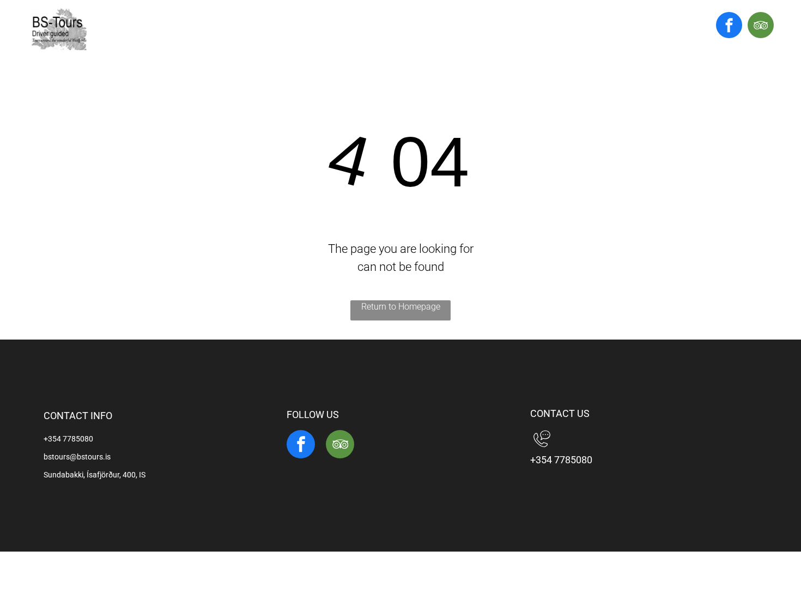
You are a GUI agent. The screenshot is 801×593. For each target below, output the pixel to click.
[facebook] (729, 26)
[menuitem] (351, 30)
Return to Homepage (400, 306)
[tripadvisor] (761, 26)
